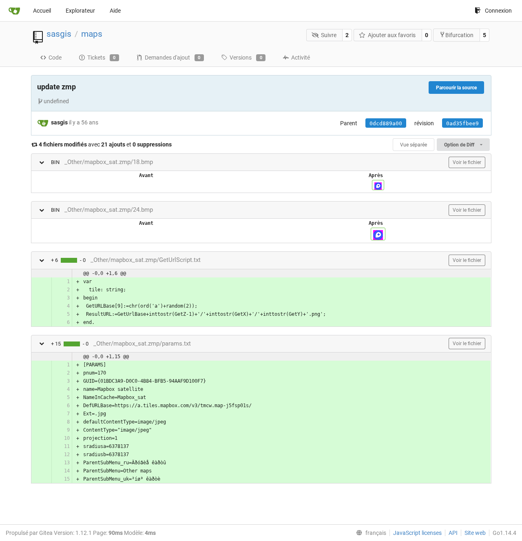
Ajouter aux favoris (392, 35)
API (453, 533)
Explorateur (80, 10)
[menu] (369, 533)
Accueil (42, 10)
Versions (246, 57)
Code (55, 57)
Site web (475, 533)
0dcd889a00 (385, 123)
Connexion (498, 10)
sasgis (58, 34)
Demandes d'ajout (173, 57)
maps (91, 34)
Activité (300, 57)
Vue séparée (413, 145)
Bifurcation (459, 35)
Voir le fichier (467, 162)
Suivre (328, 35)
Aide (115, 10)
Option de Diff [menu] (460, 145)
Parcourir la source (456, 88)
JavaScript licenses (417, 533)
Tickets (101, 57)
